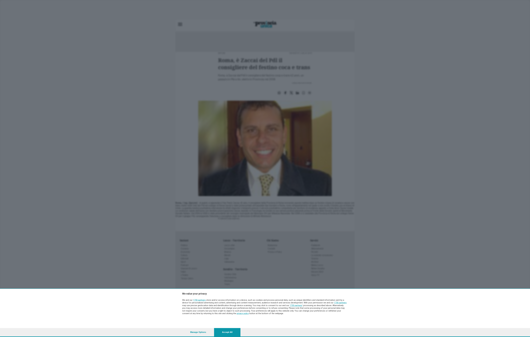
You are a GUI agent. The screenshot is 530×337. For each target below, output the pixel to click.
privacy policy (243, 313)
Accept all (227, 332)
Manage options (198, 332)
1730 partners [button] (199, 300)
